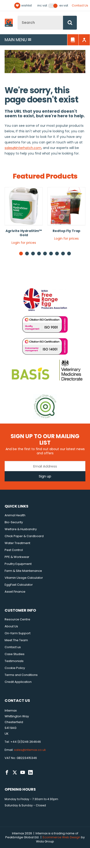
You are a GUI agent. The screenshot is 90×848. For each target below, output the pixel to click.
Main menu (16, 40)
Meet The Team (16, 640)
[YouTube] (22, 772)
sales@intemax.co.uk (30, 750)
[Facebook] (7, 772)
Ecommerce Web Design (61, 837)
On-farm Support (17, 633)
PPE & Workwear (17, 557)
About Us (11, 626)
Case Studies (14, 654)
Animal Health (15, 515)
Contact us (13, 647)
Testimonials (14, 661)
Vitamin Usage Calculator (24, 578)
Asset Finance (15, 591)
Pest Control (14, 550)
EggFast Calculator (19, 584)
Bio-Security (14, 522)
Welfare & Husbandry (21, 529)
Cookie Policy (15, 668)
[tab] (27, 253)
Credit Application (18, 682)
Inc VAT (42, 5)
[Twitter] (14, 772)
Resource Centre (17, 619)
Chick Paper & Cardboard (24, 536)
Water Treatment (17, 543)
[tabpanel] (23, 218)
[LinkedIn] (30, 772)
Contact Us (80, 5)
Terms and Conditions (21, 675)
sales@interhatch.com (23, 147)
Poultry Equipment (18, 564)
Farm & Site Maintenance (23, 571)
